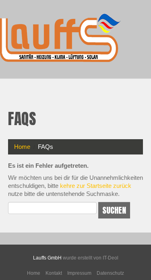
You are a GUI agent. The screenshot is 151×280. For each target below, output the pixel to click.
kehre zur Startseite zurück (95, 185)
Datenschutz (110, 273)
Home (22, 146)
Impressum (79, 273)
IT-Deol (110, 258)
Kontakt (54, 273)
